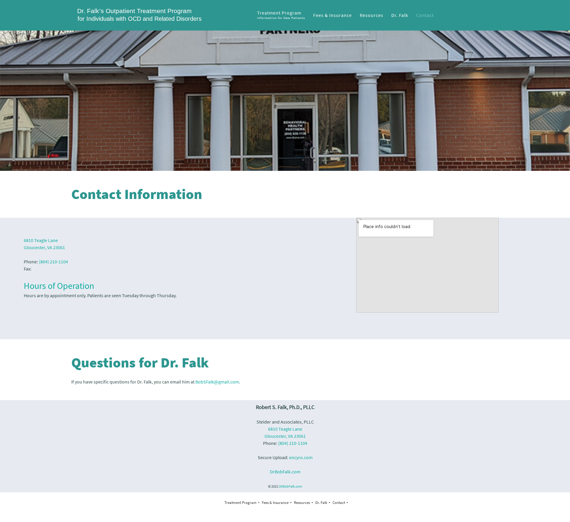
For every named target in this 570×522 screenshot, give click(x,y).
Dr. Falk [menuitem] (321, 502)
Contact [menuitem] (338, 502)
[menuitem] (281, 15)
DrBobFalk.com (285, 472)
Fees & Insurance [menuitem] (275, 502)
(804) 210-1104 (53, 262)
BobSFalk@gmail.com (217, 382)
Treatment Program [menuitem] (240, 502)
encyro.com (301, 457)
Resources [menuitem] (302, 502)
